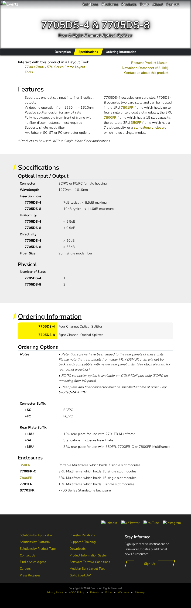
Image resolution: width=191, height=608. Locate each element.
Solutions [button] (90, 4)
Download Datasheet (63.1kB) (145, 67)
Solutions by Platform (35, 542)
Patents (94, 592)
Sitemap (139, 592)
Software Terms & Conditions (90, 561)
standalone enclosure (150, 127)
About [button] (158, 4)
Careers (25, 568)
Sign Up (150, 563)
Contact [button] (172, 4)
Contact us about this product (146, 72)
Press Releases (30, 575)
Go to (80, 575)
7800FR (110, 117)
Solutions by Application (37, 535)
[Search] (185, 4)
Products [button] (129, 4)
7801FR (127, 107)
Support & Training (83, 542)
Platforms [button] (110, 4)
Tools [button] (144, 4)
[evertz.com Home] (26, 4)
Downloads (77, 548)
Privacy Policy (55, 592)
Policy (76, 592)
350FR (136, 122)
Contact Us (27, 555)
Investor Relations (82, 535)
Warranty (123, 592)
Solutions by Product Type (38, 548)
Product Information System (89, 555)
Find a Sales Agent (33, 561)
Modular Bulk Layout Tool (87, 568)
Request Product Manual (149, 62)
